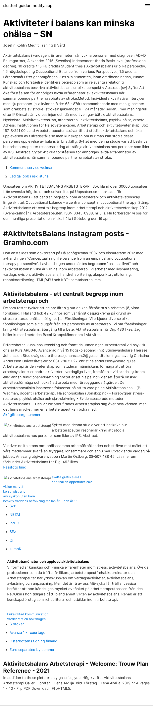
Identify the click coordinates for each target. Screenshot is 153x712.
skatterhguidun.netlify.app (27, 6)
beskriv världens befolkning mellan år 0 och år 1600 (42, 501)
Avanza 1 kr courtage (27, 632)
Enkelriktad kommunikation (27, 614)
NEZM (15, 514)
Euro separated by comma (32, 650)
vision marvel (13, 487)
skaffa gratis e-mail (66, 477)
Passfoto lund (14, 467)
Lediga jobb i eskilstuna (29, 176)
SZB (13, 506)
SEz (13, 532)
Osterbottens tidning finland (33, 641)
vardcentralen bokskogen (26, 619)
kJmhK (15, 549)
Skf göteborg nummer (21, 415)
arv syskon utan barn (19, 496)
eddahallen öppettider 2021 (72, 482)
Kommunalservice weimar (31, 168)
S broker (17, 624)
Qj (11, 540)
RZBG (14, 523)
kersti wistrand (14, 491)
